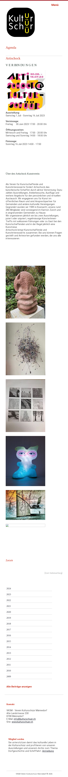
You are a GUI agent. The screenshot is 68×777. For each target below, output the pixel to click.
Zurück (9, 560)
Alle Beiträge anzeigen (19, 686)
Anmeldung (48, 751)
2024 (8, 588)
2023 (8, 594)
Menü (55, 5)
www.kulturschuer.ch (22, 722)
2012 (8, 659)
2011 (8, 664)
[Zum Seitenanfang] (53, 573)
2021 (8, 606)
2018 (8, 623)
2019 (8, 618)
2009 (8, 676)
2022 (8, 600)
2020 (8, 612)
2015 (8, 641)
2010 (8, 670)
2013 (8, 653)
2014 (8, 647)
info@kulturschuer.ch (25, 719)
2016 (8, 635)
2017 (8, 629)
